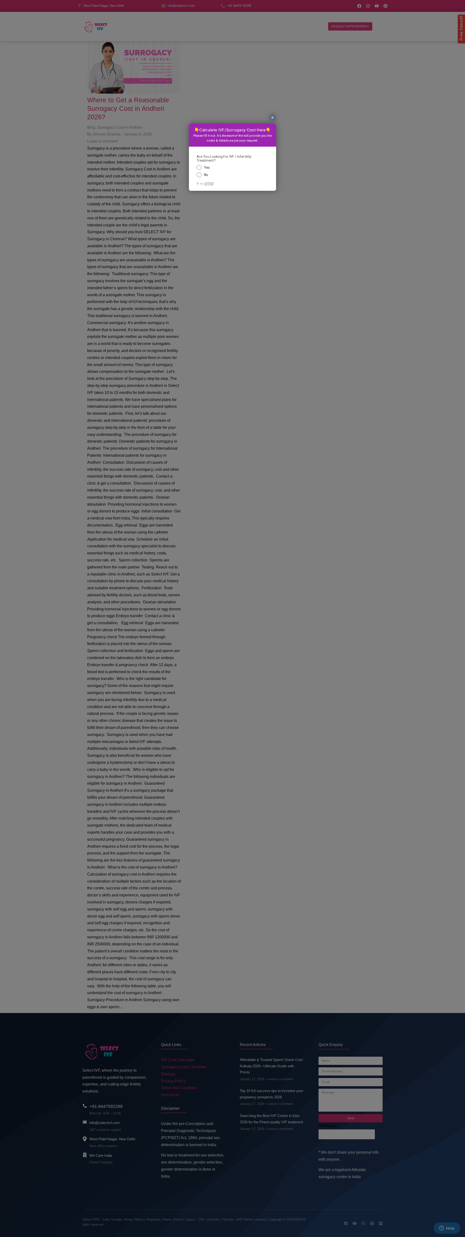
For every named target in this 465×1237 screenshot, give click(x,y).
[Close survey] (272, 117)
